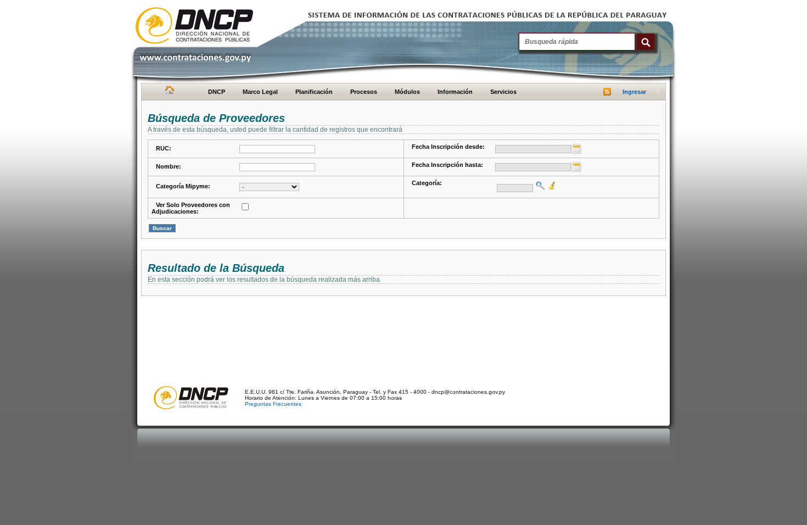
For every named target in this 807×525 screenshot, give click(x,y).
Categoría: (427, 183)
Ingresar (634, 91)
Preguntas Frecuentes (273, 404)
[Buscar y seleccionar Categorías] (539, 185)
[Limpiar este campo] (551, 185)
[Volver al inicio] (168, 92)
